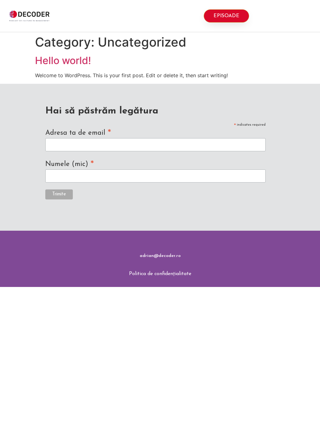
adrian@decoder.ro (160, 256)
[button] (152, 16)
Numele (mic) (69, 164)
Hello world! (63, 60)
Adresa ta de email (78, 132)
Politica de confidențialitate (160, 273)
